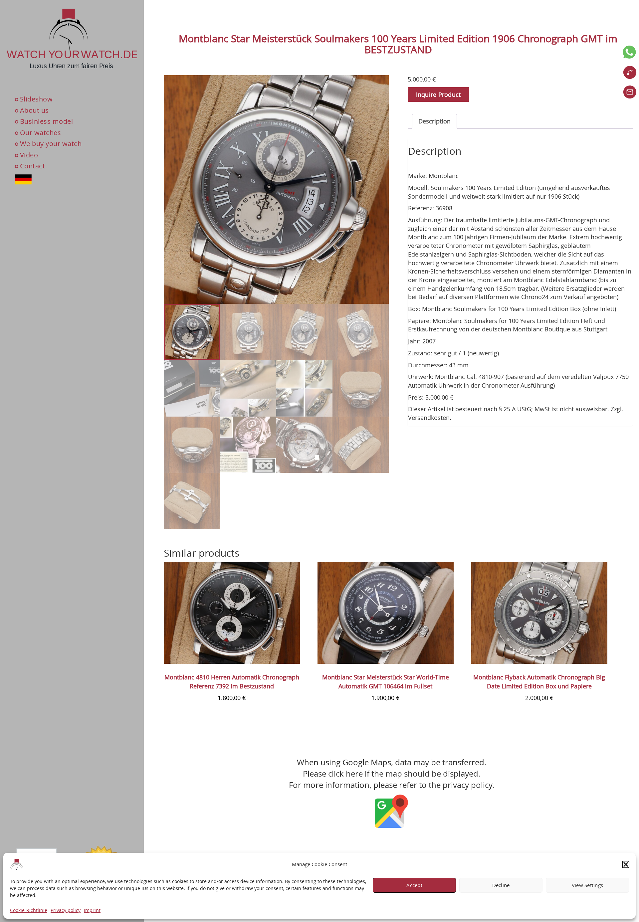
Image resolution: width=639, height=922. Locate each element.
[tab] (434, 121)
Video (29, 154)
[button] (625, 864)
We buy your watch (51, 143)
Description (434, 121)
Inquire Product (438, 94)
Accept (414, 885)
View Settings (587, 885)
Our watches (40, 132)
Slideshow (36, 98)
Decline (501, 885)
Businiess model (46, 121)
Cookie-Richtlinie (28, 910)
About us (34, 110)
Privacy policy (66, 910)
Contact (32, 166)
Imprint (92, 910)
